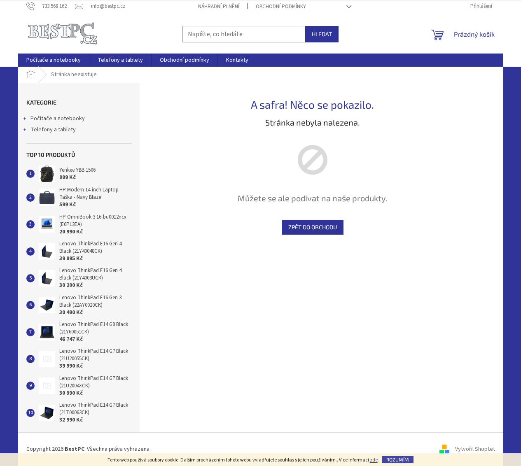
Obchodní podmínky (281, 6)
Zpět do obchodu (312, 227)
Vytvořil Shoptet (475, 449)
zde (374, 460)
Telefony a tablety (53, 130)
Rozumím (397, 459)
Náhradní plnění (218, 6)
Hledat (322, 33)
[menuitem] (53, 60)
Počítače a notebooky (57, 118)
